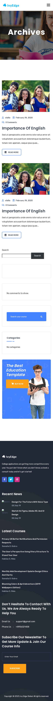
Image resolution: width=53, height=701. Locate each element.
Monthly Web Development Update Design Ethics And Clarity (25, 573)
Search (5, 250)
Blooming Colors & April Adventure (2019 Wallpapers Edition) (21, 586)
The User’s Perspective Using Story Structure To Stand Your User (25, 553)
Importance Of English (23, 128)
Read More (13, 152)
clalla (7, 117)
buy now (18, 384)
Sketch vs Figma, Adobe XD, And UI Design (28, 513)
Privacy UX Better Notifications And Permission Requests (24, 541)
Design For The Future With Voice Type (30, 502)
